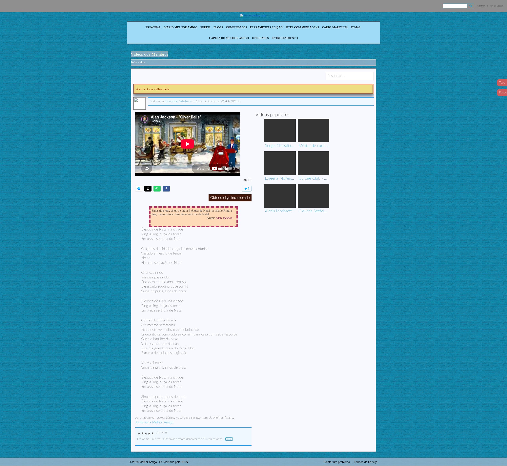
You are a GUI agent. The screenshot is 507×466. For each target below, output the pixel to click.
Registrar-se (482, 6)
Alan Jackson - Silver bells (152, 89)
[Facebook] (166, 189)
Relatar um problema (336, 462)
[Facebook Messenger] (138, 189)
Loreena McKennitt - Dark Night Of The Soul (280, 178)
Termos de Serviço (365, 462)
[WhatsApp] (157, 189)
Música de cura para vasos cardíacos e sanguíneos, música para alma (313, 146)
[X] (148, 189)
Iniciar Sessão (497, 6)
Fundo (503, 92)
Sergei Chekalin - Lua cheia (280, 146)
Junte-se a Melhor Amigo (154, 422)
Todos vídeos (138, 62)
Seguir (229, 439)
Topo (502, 82)
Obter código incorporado (230, 198)
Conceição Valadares (178, 101)
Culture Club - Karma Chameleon (313, 178)
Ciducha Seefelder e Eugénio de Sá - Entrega (313, 211)
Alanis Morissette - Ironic (280, 211)
